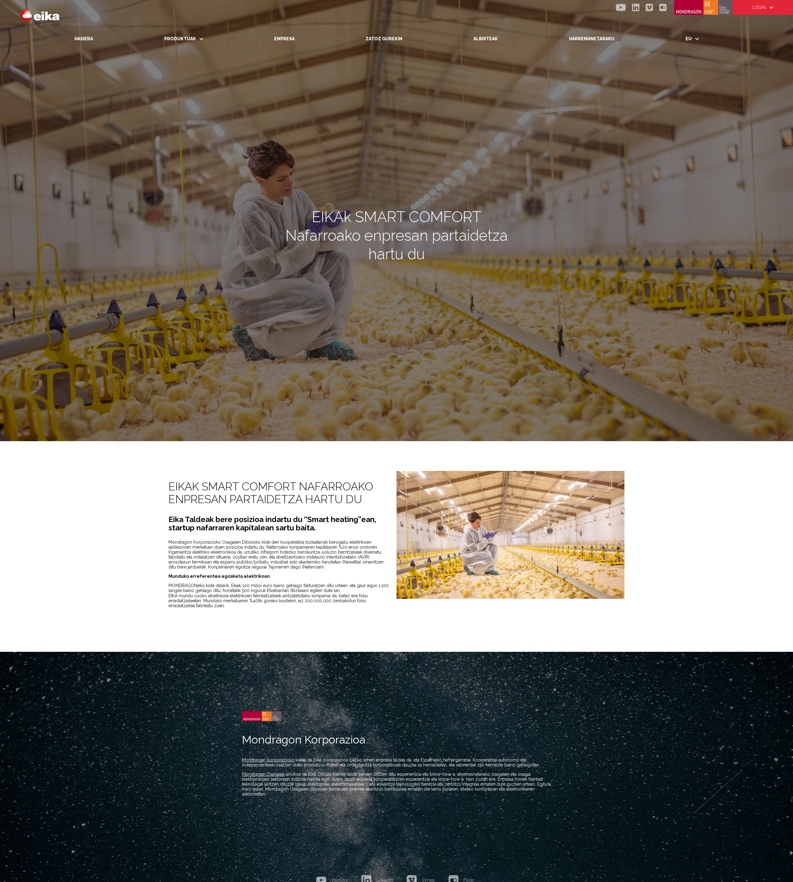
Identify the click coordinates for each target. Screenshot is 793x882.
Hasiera (83, 38)
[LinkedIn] (635, 7)
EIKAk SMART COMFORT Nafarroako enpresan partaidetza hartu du (271, 492)
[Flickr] (663, 7)
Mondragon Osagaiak (263, 774)
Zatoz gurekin (384, 38)
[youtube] (620, 7)
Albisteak (485, 38)
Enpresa (284, 38)
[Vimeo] (649, 7)
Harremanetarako (592, 38)
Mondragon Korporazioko (268, 759)
